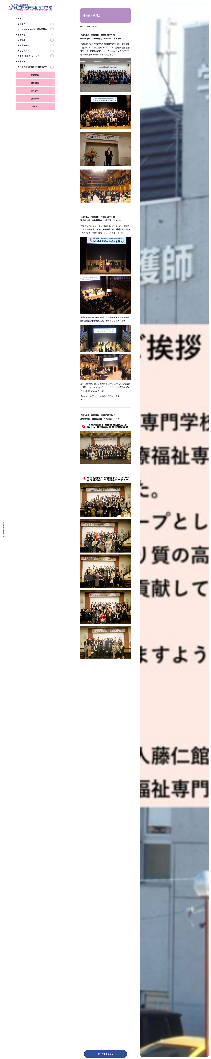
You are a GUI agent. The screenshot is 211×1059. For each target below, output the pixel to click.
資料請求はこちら (105, 1053)
